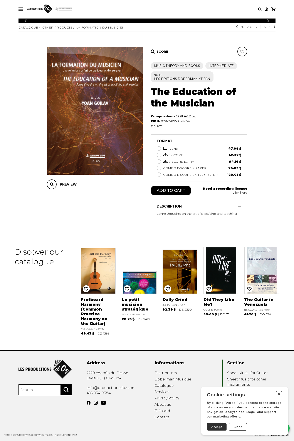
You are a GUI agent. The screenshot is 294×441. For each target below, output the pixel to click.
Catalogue (28, 27)
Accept (216, 427)
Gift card (162, 411)
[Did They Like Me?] (220, 291)
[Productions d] (45, 369)
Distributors (166, 373)
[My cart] (273, 9)
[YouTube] (103, 403)
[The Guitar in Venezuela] (261, 291)
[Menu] (20, 9)
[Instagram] (96, 402)
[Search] (66, 389)
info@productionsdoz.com (111, 388)
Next (268, 27)
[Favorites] (242, 51)
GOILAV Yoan (186, 116)
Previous (248, 27)
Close (238, 427)
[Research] (260, 9)
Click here (239, 192)
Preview (68, 184)
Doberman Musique (173, 379)
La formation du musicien (100, 27)
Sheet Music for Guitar (247, 373)
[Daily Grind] (180, 291)
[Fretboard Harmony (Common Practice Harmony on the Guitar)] (98, 291)
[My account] (266, 9)
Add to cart (171, 190)
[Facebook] (89, 402)
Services (162, 392)
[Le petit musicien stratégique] (139, 291)
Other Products (57, 27)
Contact (162, 417)
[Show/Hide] (239, 206)
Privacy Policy (167, 398)
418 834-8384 (99, 393)
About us (163, 404)
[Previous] (26, 21)
